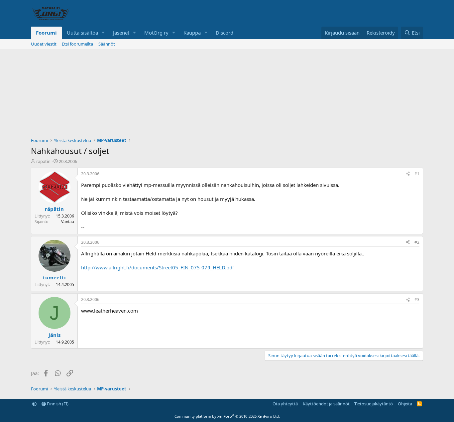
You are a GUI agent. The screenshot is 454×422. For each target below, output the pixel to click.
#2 (416, 242)
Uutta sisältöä (82, 32)
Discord (224, 32)
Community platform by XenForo (227, 416)
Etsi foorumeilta (77, 44)
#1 (416, 174)
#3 (416, 299)
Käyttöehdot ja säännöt (326, 404)
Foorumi (46, 32)
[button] (103, 33)
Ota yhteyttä (285, 404)
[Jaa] (407, 174)
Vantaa (67, 221)
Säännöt (106, 44)
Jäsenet (121, 32)
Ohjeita (405, 404)
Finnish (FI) (57, 404)
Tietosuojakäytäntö (373, 404)
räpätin (43, 161)
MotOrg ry (156, 32)
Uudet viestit (44, 44)
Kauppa (192, 32)
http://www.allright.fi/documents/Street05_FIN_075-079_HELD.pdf (157, 267)
